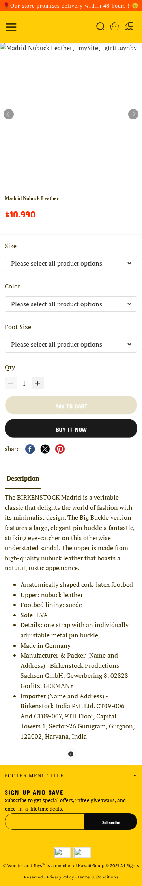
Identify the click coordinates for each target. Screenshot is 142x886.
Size (11, 245)
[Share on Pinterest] (60, 449)
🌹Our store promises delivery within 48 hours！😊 (71, 6)
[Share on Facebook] (30, 449)
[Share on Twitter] (45, 449)
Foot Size (19, 326)
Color (13, 286)
